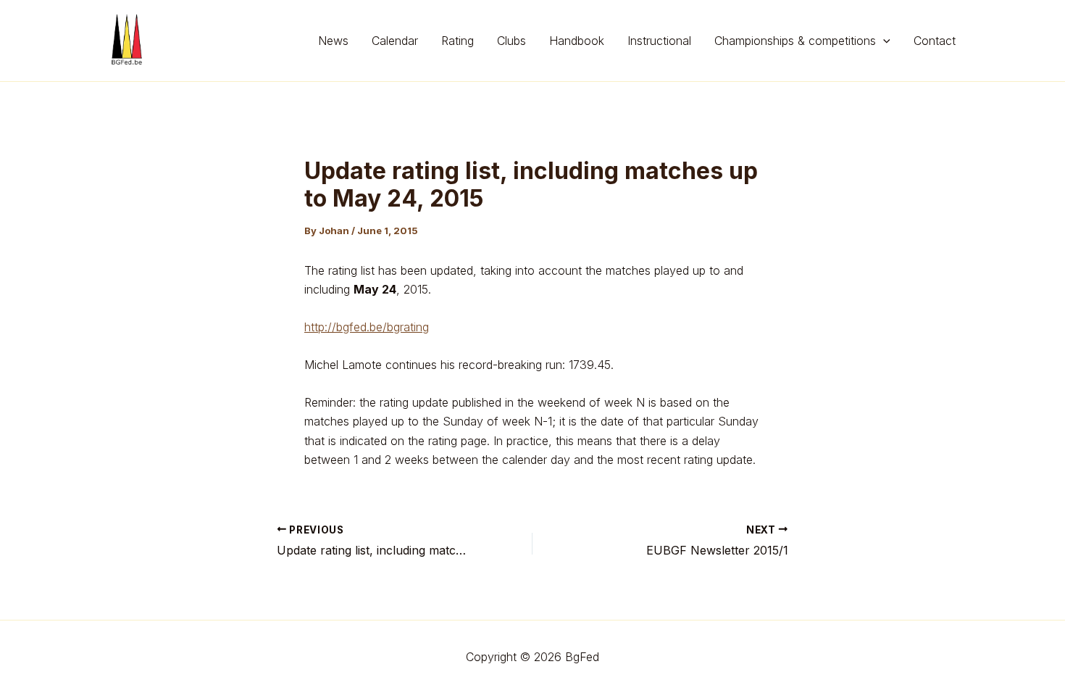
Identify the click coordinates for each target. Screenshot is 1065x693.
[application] (883, 41)
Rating (457, 40)
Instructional (659, 40)
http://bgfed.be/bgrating (366, 327)
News (333, 40)
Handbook (576, 40)
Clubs (511, 40)
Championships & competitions (795, 40)
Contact (935, 40)
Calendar (395, 40)
